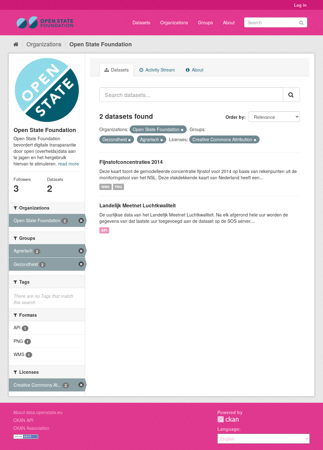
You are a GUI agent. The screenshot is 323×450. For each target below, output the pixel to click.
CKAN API (23, 420)
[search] (291, 94)
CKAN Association (31, 428)
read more (68, 163)
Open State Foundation (100, 44)
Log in (300, 5)
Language (228, 429)
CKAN (228, 419)
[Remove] (182, 129)
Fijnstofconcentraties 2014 (131, 161)
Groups (205, 22)
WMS (105, 186)
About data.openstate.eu (37, 412)
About (229, 22)
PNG (118, 186)
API (104, 230)
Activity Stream (159, 69)
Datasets (141, 22)
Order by (235, 117)
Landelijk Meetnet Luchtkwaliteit (137, 205)
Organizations (174, 22)
